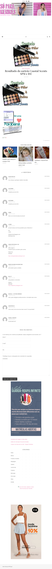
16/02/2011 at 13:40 (11, 277)
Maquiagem (13, 461)
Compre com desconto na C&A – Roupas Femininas (22, 444)
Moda (12, 452)
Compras (13, 470)
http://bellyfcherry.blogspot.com (15, 285)
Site (3, 349)
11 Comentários (46, 140)
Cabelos (12, 464)
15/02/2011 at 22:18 (11, 201)
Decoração (13, 476)
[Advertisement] (26, 25)
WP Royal (10, 566)
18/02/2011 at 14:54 (11, 307)
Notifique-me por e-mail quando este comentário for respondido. (17, 356)
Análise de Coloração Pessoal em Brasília (20, 441)
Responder (47, 176)
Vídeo (12, 479)
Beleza (12, 455)
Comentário (5, 358)
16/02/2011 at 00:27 (11, 225)
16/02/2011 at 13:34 (11, 265)
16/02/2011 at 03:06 (11, 245)
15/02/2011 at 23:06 (11, 213)
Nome (4, 337)
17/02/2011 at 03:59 (11, 295)
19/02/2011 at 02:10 (11, 319)
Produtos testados (15, 458)
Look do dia (13, 467)
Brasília (12, 482)
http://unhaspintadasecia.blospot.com (16, 256)
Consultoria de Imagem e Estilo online (19, 439)
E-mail (4, 343)
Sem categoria (26, 68)
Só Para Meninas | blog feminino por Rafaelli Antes (26, 9)
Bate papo (13, 473)
